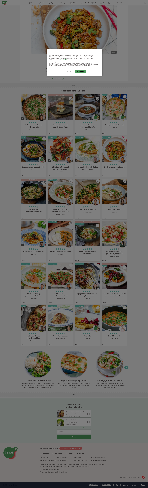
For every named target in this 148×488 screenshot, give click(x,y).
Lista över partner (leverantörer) (58, 67)
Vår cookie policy (62, 59)
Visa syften (68, 71)
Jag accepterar (80, 71)
